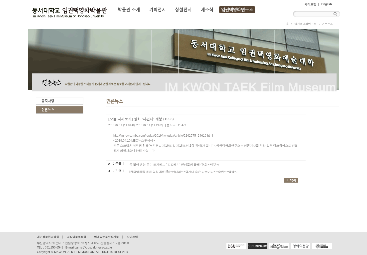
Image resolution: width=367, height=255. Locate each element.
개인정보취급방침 (48, 236)
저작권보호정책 (76, 236)
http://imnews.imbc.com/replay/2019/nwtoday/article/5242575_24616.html (163, 135)
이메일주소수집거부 (106, 236)
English (326, 4)
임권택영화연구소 (305, 23)
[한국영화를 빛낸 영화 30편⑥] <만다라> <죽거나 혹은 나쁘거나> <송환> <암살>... (183, 172)
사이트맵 (310, 4)
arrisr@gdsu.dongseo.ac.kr (94, 247)
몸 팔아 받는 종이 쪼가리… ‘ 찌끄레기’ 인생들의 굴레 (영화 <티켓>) (174, 164)
